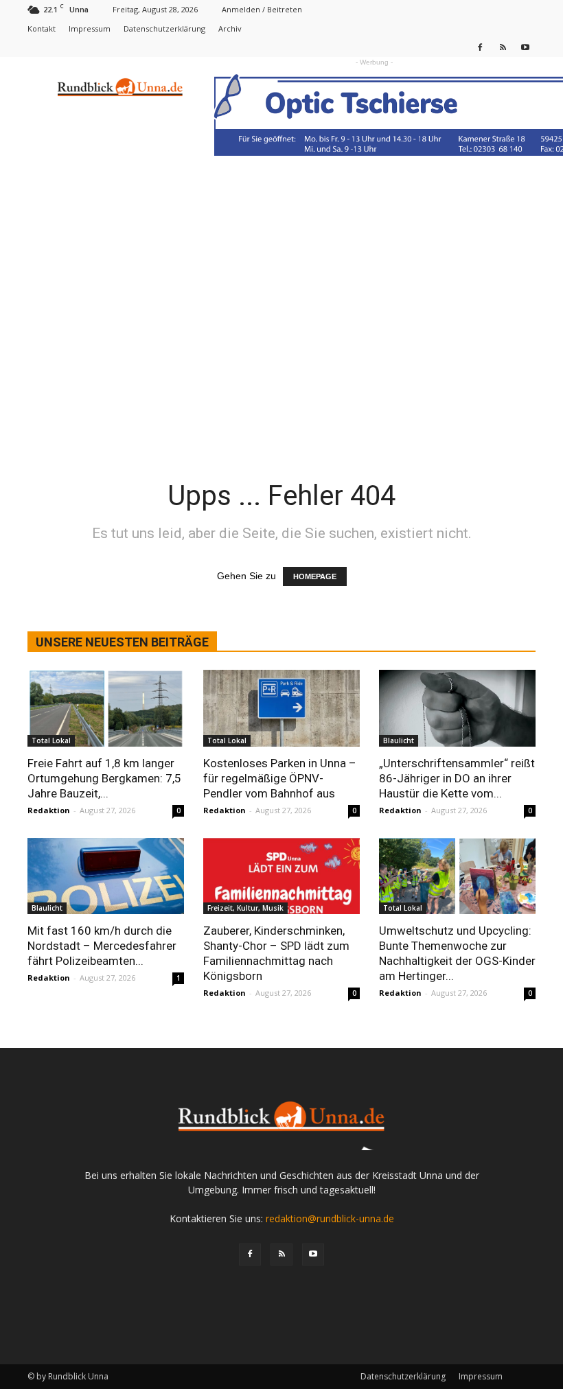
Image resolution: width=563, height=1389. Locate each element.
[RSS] (502, 47)
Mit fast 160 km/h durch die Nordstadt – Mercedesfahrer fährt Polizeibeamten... (101, 946)
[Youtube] (525, 47)
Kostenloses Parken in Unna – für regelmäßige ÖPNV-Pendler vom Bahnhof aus (279, 778)
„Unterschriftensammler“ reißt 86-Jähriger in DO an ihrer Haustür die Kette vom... (457, 778)
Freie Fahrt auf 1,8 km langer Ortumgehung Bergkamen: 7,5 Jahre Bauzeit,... (104, 778)
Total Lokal (51, 740)
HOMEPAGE (314, 576)
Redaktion (48, 810)
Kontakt (41, 28)
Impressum (90, 28)
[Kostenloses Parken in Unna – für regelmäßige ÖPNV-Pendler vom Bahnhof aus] (281, 708)
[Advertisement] (281, 276)
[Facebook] (480, 47)
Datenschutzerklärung (164, 28)
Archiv (230, 28)
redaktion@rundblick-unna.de (330, 1218)
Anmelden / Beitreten (262, 9)
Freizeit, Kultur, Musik (245, 908)
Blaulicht (398, 740)
